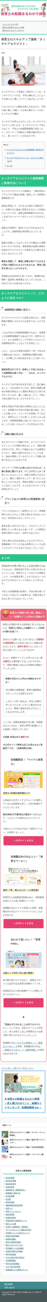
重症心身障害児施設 (13, 1242)
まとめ (9, 166)
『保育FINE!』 (30, 1050)
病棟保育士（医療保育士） (16, 1190)
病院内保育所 (11, 1184)
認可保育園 (10, 1178)
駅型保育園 (10, 1202)
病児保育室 (10, 1187)
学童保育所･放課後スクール (16, 1221)
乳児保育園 (10, 1196)
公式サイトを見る (24, 840)
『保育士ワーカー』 (12, 1050)
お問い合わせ (9, 1287)
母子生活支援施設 (12, 1264)
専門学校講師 (11, 1254)
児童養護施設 (11, 1260)
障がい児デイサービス (14, 1245)
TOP (12, 24)
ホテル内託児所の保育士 (15, 1257)
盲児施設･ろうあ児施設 (15, 1248)
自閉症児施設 (11, 1239)
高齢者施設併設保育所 (14, 1205)
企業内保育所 (11, 1218)
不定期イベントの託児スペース (18, 1233)
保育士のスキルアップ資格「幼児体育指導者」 (27, 1147)
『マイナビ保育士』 (24, 1043)
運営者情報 (8, 1284)
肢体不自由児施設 (12, 1236)
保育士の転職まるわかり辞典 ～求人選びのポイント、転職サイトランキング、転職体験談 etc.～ (23, 1103)
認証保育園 (10, 1214)
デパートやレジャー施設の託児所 (18, 1230)
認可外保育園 (11, 1181)
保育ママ (9, 1208)
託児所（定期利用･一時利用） (17, 1227)
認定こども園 (11, 1224)
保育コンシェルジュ (13, 1211)
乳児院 (8, 1199)
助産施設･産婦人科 (13, 1193)
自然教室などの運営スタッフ (17, 1270)
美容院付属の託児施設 (14, 1251)
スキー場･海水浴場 (13, 1267)
